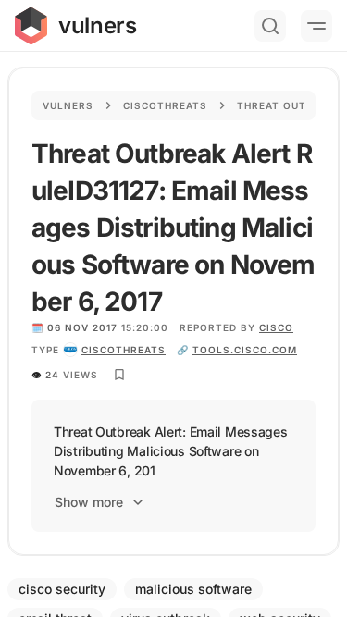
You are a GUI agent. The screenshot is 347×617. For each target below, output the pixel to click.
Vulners (68, 105)
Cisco (276, 327)
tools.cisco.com (244, 349)
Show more (89, 502)
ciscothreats (123, 349)
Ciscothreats (165, 105)
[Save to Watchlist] (119, 374)
